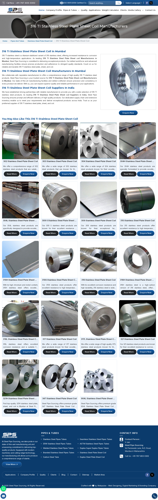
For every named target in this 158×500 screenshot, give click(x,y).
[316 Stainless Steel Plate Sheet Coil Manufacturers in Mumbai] (98, 259)
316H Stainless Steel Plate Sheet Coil (137, 280)
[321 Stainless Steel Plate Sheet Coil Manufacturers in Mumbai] (137, 318)
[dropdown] (79, 10)
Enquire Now (28, 174)
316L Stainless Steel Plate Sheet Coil (20, 339)
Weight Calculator (110, 10)
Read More (12, 174)
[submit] (119, 3)
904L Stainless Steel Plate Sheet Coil (98, 398)
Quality (84, 10)
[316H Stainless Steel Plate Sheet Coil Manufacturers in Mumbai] (137, 259)
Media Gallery (134, 10)
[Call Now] (154, 496)
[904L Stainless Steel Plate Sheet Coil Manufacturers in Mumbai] (98, 378)
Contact (73, 475)
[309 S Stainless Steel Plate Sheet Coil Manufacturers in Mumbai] (59, 200)
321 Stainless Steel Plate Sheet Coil (138, 339)
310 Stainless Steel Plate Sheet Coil (137, 220)
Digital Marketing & (131, 486)
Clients (123, 10)
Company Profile (54, 10)
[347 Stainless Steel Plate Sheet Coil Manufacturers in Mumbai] (59, 378)
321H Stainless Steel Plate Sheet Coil (20, 398)
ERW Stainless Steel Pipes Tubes (57, 443)
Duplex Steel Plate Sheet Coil (92, 457)
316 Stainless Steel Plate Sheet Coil (98, 280)
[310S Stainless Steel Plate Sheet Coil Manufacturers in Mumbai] (59, 259)
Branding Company (147, 486)
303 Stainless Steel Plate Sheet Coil (59, 161)
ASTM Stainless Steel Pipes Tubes (94, 443)
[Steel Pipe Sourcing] (15, 10)
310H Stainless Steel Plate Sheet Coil (20, 280)
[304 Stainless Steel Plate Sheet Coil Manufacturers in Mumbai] (98, 140)
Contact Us (150, 10)
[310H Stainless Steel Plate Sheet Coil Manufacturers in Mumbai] (20, 259)
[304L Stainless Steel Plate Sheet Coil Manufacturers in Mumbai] (20, 200)
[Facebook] (146, 2)
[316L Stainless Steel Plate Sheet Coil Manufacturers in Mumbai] (20, 318)
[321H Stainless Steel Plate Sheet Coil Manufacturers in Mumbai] (20, 378)
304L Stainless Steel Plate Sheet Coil (20, 220)
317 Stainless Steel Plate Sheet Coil (60, 339)
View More (11, 464)
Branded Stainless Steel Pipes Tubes (58, 452)
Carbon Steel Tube (51, 457)
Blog (63, 475)
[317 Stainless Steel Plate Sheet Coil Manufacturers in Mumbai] (59, 318)
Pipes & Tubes (70, 10)
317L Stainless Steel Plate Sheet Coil (98, 339)
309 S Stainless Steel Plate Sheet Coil (59, 220)
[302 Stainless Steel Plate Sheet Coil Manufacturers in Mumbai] (20, 140)
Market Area (99, 475)
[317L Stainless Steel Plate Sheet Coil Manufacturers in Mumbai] (98, 318)
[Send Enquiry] (3, 496)
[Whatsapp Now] (3, 488)
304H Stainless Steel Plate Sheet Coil (137, 161)
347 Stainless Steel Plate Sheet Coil (59, 398)
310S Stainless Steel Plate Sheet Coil (59, 280)
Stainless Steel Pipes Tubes (55, 439)
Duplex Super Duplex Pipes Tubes (94, 448)
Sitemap (85, 475)
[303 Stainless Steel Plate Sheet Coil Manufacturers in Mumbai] (59, 140)
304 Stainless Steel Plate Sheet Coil (98, 161)
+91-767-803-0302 (25, 3)
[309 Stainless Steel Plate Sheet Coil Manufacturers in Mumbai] (98, 200)
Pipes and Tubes (17, 41)
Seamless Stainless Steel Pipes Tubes (96, 439)
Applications (94, 10)
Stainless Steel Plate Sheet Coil (40, 41)
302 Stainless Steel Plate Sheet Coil (20, 161)
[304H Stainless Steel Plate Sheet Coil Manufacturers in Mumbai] (137, 140)
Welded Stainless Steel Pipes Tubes (58, 448)
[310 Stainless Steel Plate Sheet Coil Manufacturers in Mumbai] (137, 200)
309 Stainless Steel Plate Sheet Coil (98, 220)
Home (42, 10)
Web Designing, (115, 486)
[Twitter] (151, 2)
